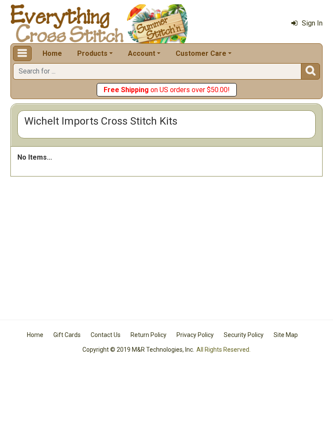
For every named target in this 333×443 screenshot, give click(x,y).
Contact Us (106, 334)
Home (52, 53)
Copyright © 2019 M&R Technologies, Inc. (138, 349)
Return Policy (148, 334)
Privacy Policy (195, 334)
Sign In (312, 23)
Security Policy (244, 334)
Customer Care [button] (201, 53)
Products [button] (92, 53)
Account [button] (141, 53)
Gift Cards (67, 334)
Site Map (286, 334)
